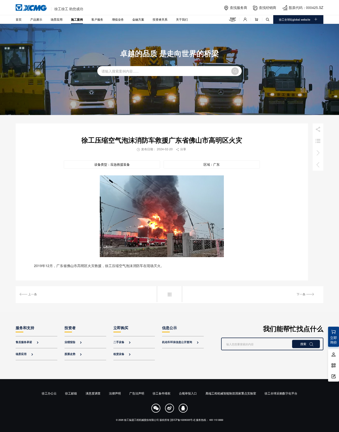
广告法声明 (136, 393)
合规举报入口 (188, 393)
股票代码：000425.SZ (306, 7)
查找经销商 (267, 7)
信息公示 (169, 327)
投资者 (70, 327)
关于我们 (182, 19)
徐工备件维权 (161, 393)
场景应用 (57, 19)
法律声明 (115, 393)
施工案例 (77, 19)
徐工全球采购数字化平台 (281, 393)
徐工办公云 (49, 393)
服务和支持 (25, 327)
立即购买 (120, 327)
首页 (19, 19)
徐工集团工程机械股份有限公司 (141, 420)
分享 (181, 149)
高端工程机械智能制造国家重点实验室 (230, 393)
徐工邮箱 (71, 393)
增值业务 (118, 19)
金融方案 (138, 19)
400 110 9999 (216, 420)
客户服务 (97, 19)
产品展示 (36, 19)
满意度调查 (93, 393)
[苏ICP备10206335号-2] (182, 420)
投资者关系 (160, 19)
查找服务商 (238, 7)
